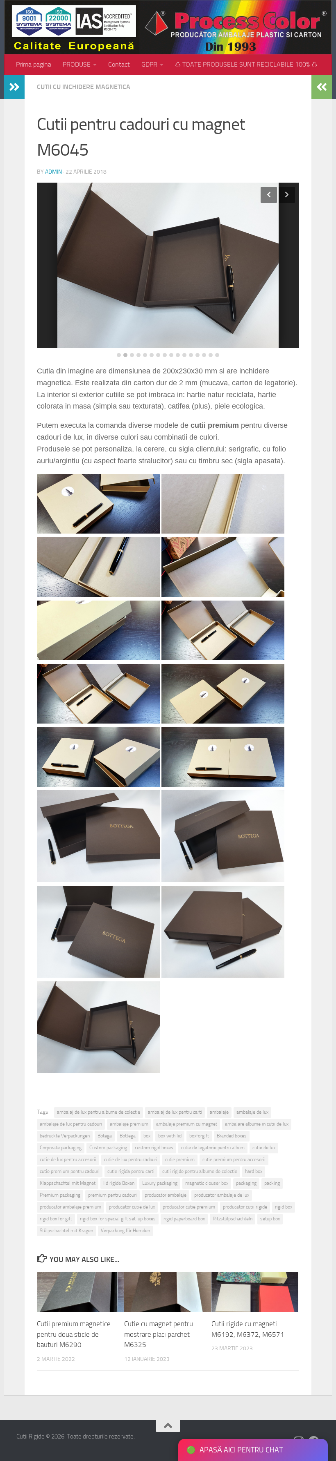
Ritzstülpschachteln (232, 1219)
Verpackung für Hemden (125, 1230)
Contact (119, 64)
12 (191, 355)
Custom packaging (108, 1147)
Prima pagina (33, 64)
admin (53, 171)
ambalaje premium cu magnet (186, 1124)
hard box (253, 1171)
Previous (269, 195)
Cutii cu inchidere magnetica (83, 87)
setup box (270, 1219)
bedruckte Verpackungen (65, 1136)
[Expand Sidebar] (14, 87)
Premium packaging (60, 1195)
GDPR (149, 64)
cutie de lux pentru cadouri (130, 1159)
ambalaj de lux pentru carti (175, 1112)
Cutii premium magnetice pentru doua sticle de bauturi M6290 (74, 1334)
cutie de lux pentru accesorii (68, 1159)
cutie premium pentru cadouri (70, 1171)
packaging (246, 1183)
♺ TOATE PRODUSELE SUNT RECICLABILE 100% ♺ (246, 64)
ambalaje (219, 1112)
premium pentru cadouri (112, 1195)
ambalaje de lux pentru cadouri (71, 1124)
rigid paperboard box (184, 1219)
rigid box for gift (56, 1219)
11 (184, 355)
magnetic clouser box (206, 1183)
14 (204, 355)
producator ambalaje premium (70, 1207)
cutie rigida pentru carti (130, 1171)
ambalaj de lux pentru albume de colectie (98, 1112)
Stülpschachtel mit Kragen (66, 1230)
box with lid (170, 1136)
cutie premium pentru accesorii (234, 1159)
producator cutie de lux (132, 1207)
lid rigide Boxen (118, 1183)
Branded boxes (232, 1136)
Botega (105, 1136)
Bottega (128, 1136)
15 (211, 355)
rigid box (283, 1207)
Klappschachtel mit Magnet (67, 1183)
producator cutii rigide (245, 1207)
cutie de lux (263, 1147)
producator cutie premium (189, 1207)
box (146, 1136)
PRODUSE (77, 64)
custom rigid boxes (154, 1147)
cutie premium (180, 1159)
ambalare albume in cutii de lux (256, 1124)
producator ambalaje (165, 1195)
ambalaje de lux (252, 1112)
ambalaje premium (129, 1124)
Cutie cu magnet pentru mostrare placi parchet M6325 (158, 1334)
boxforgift (199, 1136)
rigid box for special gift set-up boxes (118, 1219)
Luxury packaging (159, 1183)
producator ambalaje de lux (221, 1195)
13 (197, 355)
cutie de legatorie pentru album (213, 1147)
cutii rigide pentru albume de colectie (199, 1171)
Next (287, 195)
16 (217, 355)
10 (178, 355)
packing (272, 1183)
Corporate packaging (61, 1147)
